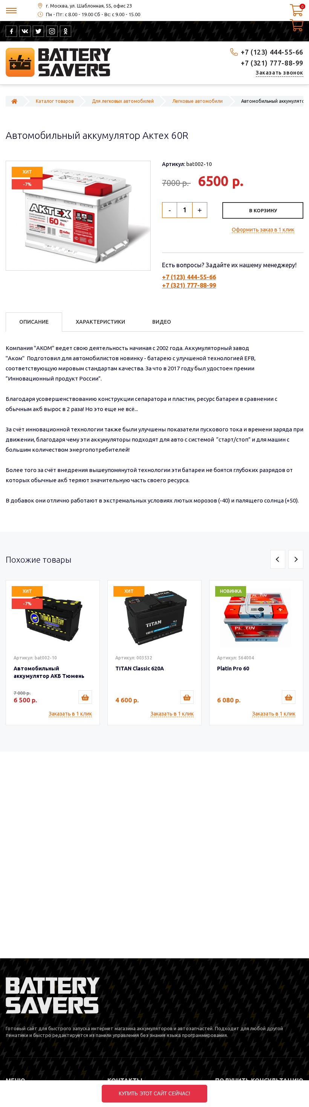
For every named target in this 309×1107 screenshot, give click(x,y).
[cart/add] (85, 697)
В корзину (263, 210)
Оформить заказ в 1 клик (263, 230)
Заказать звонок (279, 73)
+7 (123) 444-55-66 (272, 52)
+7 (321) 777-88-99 (272, 63)
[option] (53, 652)
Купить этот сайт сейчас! (154, 1093)
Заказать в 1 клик (70, 714)
